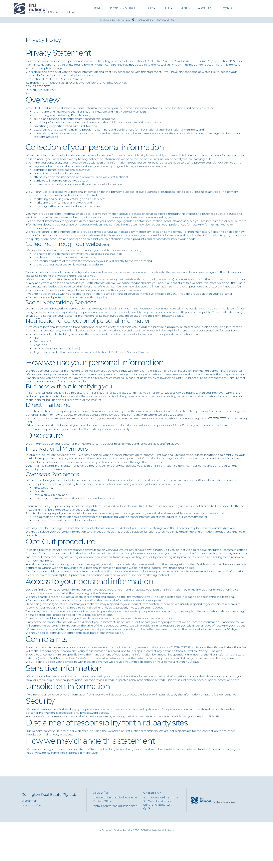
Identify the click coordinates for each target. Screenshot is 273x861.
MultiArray (167, 830)
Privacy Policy (31, 805)
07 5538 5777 (152, 792)
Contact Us (231, 8)
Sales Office (101, 792)
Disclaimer (29, 800)
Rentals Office (102, 801)
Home (97, 8)
